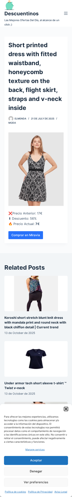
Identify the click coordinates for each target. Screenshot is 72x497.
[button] (66, 409)
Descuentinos (21, 14)
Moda (12, 122)
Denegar (36, 471)
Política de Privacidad (40, 491)
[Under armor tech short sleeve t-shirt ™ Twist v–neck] (36, 359)
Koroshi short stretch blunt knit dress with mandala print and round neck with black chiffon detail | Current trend (35, 322)
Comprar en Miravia (25, 235)
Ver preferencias (36, 482)
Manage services (35, 449)
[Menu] (66, 13)
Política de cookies (15, 491)
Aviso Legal (60, 491)
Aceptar (36, 460)
